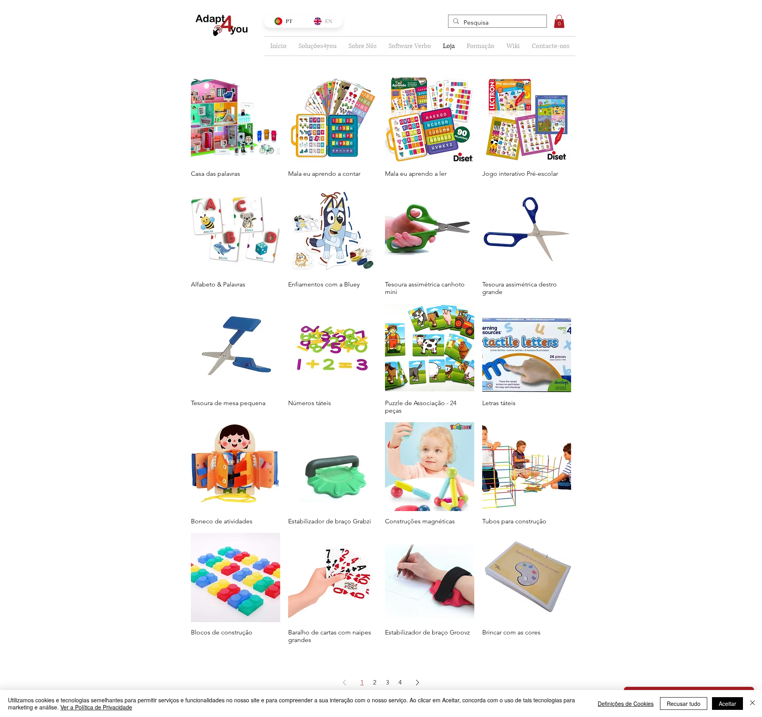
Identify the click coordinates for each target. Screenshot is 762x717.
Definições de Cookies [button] (626, 703)
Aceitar (727, 703)
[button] (559, 21)
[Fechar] (752, 703)
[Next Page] (417, 682)
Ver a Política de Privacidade (96, 707)
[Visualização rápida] (235, 118)
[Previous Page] (344, 682)
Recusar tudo (683, 703)
